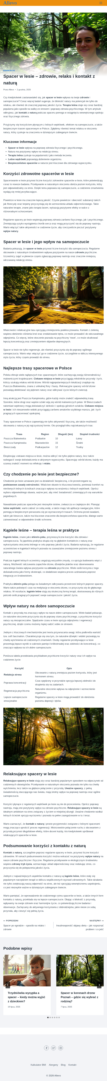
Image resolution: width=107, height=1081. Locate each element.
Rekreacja (9, 71)
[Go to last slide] (8, 985)
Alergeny (53, 1065)
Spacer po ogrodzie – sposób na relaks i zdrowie (24, 925)
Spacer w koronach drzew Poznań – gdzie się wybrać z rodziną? (79, 997)
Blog (63, 1065)
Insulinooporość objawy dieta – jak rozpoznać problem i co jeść (80, 925)
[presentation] (27, 970)
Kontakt (72, 1065)
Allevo (11, 90)
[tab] (48, 1017)
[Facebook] (46, 1048)
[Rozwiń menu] (101, 2)
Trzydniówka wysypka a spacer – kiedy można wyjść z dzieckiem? (26, 997)
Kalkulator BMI (38, 1065)
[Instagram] (60, 1048)
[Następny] (99, 985)
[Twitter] (53, 1048)
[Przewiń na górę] (100, 1077)
